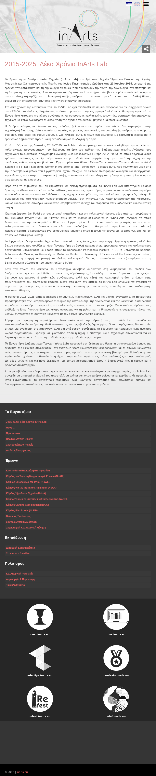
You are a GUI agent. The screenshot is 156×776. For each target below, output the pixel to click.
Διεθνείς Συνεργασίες (18, 450)
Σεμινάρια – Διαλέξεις (18, 553)
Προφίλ (10, 427)
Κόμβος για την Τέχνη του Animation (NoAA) (31, 487)
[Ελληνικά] (129, 4)
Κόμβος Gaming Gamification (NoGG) (27, 504)
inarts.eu (22, 772)
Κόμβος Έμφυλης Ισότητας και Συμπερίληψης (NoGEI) (36, 499)
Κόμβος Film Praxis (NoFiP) (22, 510)
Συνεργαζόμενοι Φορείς (19, 444)
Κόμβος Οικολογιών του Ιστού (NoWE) (28, 482)
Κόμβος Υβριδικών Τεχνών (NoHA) (26, 493)
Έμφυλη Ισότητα (15, 585)
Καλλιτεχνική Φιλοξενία (19, 573)
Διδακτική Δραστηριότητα (20, 547)
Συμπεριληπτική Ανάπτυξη (21, 522)
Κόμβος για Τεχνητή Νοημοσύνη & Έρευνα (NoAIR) (35, 476)
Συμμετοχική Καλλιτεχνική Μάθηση (26, 527)
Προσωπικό (13, 433)
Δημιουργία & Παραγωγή (20, 579)
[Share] (146, 49)
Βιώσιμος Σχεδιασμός (18, 516)
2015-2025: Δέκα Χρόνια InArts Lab (26, 421)
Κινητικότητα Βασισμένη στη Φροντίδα (28, 470)
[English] (136, 4)
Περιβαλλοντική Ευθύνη (19, 439)
